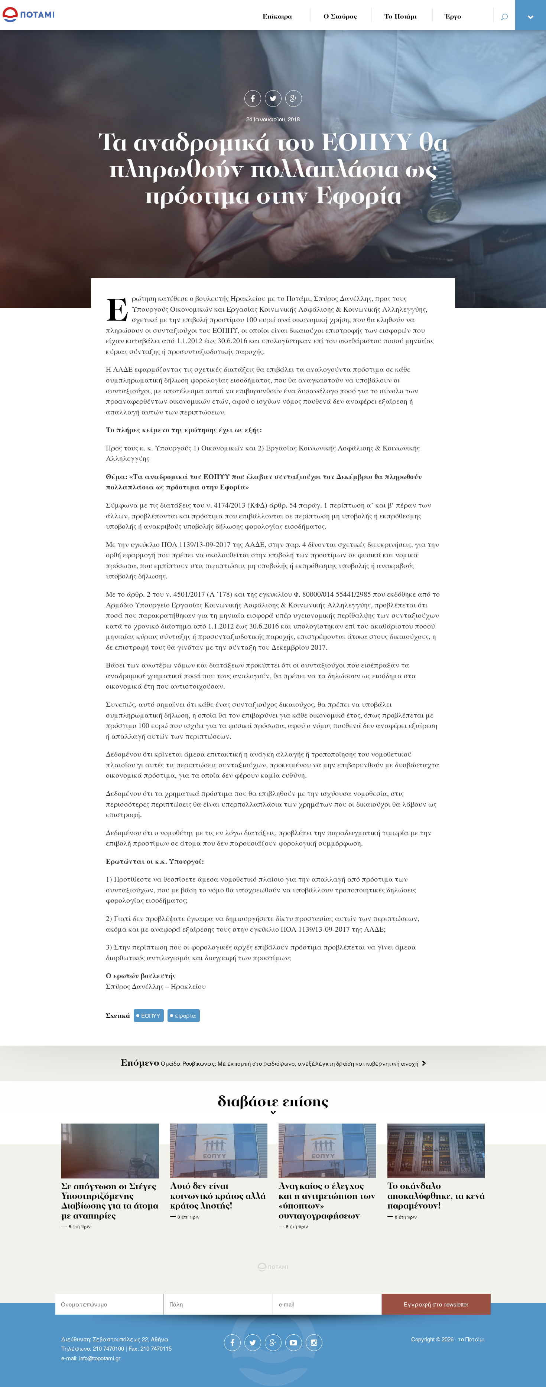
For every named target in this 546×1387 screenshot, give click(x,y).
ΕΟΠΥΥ (150, 1015)
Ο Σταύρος (340, 16)
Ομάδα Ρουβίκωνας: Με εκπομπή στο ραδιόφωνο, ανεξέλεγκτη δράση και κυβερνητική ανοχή (269, 1063)
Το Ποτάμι (400, 16)
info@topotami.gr (99, 1358)
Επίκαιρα (277, 16)
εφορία (185, 1015)
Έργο (453, 16)
